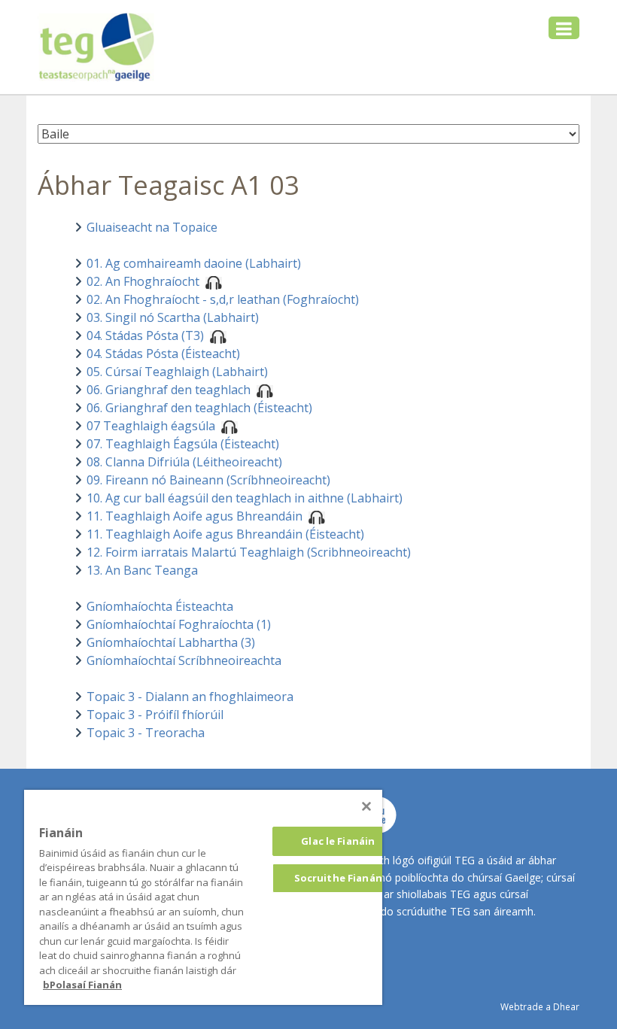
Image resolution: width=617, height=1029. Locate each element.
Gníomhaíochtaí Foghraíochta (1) (179, 624)
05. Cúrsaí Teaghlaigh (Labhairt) (177, 371)
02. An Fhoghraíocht (144, 281)
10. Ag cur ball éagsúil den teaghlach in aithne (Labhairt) (245, 498)
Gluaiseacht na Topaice (152, 227)
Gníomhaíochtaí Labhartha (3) (171, 642)
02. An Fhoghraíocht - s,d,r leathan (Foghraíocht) (223, 299)
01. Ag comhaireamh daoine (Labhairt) (194, 263)
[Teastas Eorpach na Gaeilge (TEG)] (97, 47)
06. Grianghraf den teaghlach (170, 389)
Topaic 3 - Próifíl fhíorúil (155, 714)
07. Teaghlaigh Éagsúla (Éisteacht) (183, 444)
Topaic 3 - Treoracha (146, 732)
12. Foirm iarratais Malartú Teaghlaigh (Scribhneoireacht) (249, 552)
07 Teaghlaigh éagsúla (152, 425)
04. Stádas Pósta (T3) (147, 335)
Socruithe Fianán (338, 878)
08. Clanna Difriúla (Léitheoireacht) (184, 462)
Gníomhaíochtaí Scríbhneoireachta (184, 660)
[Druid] (366, 806)
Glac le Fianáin (338, 841)
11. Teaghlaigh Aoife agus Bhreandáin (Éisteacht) (225, 534)
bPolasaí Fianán (82, 984)
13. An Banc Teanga (142, 570)
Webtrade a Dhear (539, 1006)
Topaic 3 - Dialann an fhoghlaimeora (190, 696)
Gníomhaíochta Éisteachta (160, 606)
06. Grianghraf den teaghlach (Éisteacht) (199, 407)
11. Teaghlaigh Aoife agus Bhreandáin (196, 516)
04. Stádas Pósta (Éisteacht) (163, 353)
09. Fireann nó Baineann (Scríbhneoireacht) (208, 480)
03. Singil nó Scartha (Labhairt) (173, 317)
